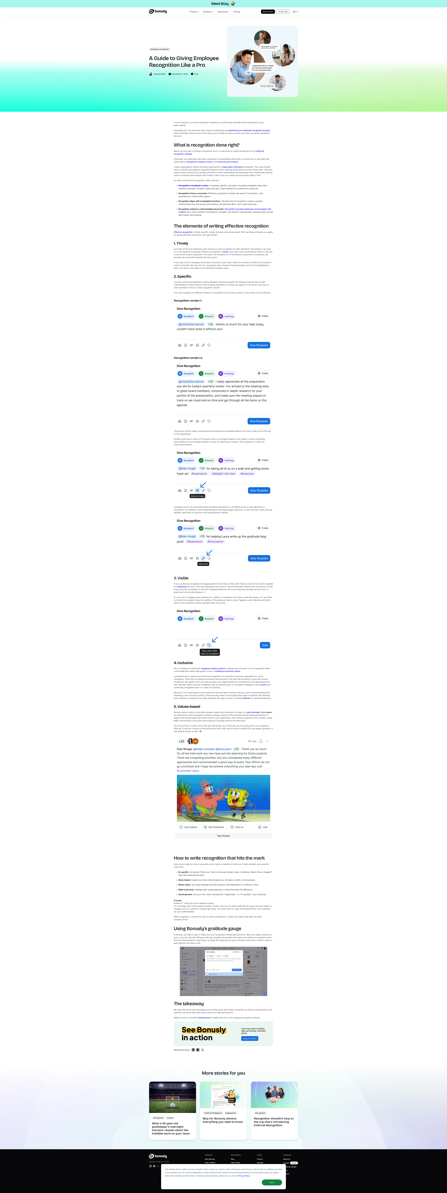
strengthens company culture (199, 162)
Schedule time (204, 1017)
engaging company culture (213, 668)
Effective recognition (183, 232)
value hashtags (253, 712)
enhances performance (227, 162)
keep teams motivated (232, 167)
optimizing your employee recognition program (249, 130)
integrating (181, 586)
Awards (246, 698)
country (263, 684)
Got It (272, 1182)
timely (225, 252)
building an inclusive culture (227, 671)
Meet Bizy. (220, 3)
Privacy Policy (244, 1176)
